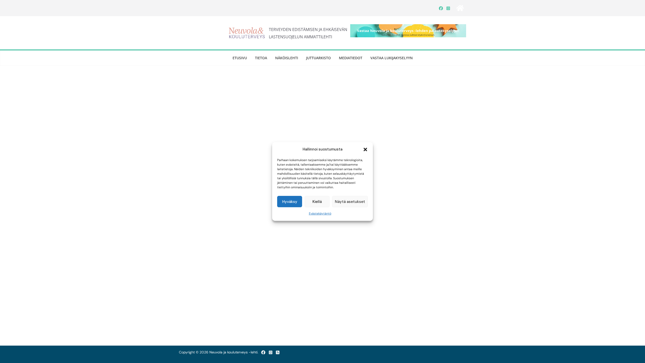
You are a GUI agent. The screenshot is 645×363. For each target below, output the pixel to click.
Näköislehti (286, 57)
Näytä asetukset (350, 201)
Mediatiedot (350, 57)
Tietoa (261, 57)
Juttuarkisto (318, 57)
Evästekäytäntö (320, 213)
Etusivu (240, 57)
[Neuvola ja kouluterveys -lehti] (460, 8)
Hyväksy (289, 201)
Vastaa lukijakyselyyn (391, 57)
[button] (365, 149)
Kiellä (317, 201)
